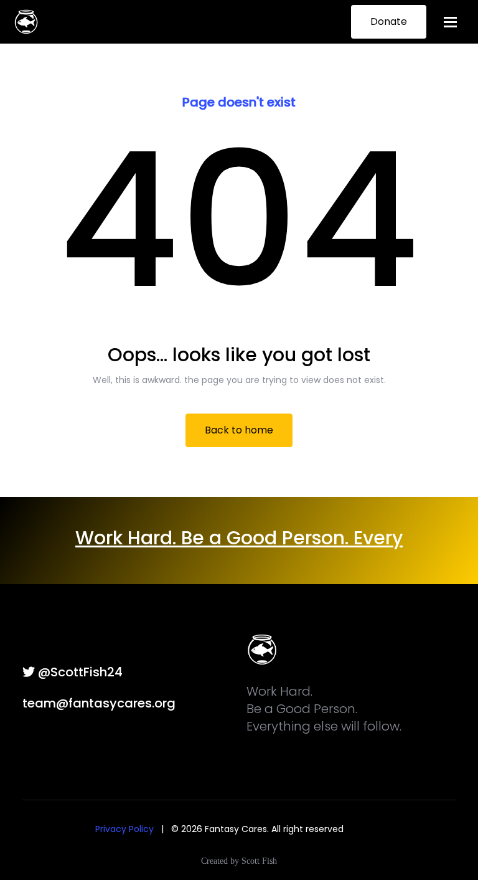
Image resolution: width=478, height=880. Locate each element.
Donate (388, 21)
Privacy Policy (124, 829)
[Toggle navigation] (450, 22)
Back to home (239, 430)
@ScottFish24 (79, 672)
